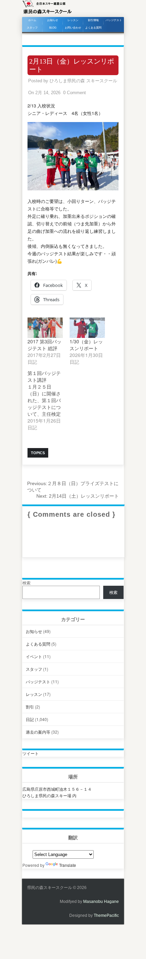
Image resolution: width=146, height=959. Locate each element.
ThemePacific (106, 915)
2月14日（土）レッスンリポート (77, 496)
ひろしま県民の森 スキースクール (83, 80)
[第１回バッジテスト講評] (49, 400)
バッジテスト (114, 20)
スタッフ (32, 27)
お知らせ (52, 20)
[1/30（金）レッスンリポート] (87, 328)
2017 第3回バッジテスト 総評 (44, 345)
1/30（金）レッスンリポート (86, 345)
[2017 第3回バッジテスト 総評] (45, 328)
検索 (26, 582)
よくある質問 (93, 27)
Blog (52, 27)
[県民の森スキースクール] (47, 13)
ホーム (32, 20)
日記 (30, 719)
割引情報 (93, 20)
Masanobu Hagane (101, 901)
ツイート (30, 753)
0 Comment (74, 92)
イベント (34, 656)
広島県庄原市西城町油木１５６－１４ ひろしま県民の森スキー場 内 (57, 792)
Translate (67, 865)
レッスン (73, 20)
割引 (30, 706)
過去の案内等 (38, 732)
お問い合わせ (73, 27)
